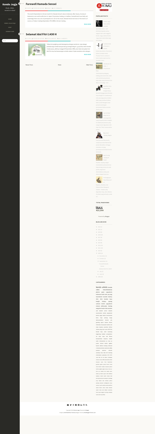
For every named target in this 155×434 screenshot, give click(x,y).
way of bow (103, 394)
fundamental (99, 338)
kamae (101, 343)
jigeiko (100, 369)
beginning (98, 334)
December (102, 256)
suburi (97, 390)
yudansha (104, 355)
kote (111, 376)
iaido (97, 341)
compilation (109, 334)
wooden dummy (107, 297)
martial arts (109, 324)
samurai (98, 304)
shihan (110, 327)
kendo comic (109, 371)
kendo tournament (107, 315)
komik (101, 376)
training (110, 306)
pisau (111, 383)
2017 (99, 237)
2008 (99, 277)
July (100, 271)
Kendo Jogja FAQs (10, 23)
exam (102, 362)
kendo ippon (103, 373)
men (103, 380)
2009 (99, 253)
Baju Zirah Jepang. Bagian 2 (107, 135)
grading (98, 322)
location (101, 378)
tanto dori (101, 390)
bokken (103, 334)
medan (100, 380)
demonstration (99, 320)
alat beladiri (99, 310)
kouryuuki (103, 324)
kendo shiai (104, 308)
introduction (102, 341)
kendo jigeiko (108, 343)
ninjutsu (101, 327)
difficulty (104, 359)
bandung (110, 331)
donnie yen (108, 320)
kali (105, 371)
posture (98, 350)
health (110, 338)
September (102, 261)
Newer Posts (29, 65)
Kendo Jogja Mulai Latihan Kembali (106, 24)
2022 (99, 227)
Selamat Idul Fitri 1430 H (41, 34)
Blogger (107, 216)
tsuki (97, 394)
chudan (97, 359)
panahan (106, 327)
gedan (101, 364)
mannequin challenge (107, 378)
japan (102, 292)
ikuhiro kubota (101, 366)
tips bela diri (104, 352)
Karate (97, 331)
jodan (97, 343)
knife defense (109, 373)
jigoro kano (105, 369)
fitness (110, 336)
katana (106, 322)
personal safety (108, 348)
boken (106, 357)
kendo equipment (107, 313)
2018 (99, 235)
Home (10, 19)
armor (105, 310)
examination (99, 313)
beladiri (110, 310)
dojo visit (105, 336)
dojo (100, 336)
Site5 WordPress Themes (69, 412)
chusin (100, 359)
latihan (101, 345)
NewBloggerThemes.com (90, 412)
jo (111, 341)
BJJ (111, 329)
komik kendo (107, 376)
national (110, 345)
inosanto (107, 366)
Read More (87, 24)
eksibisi (108, 359)
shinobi (110, 350)
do (96, 336)
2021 (99, 229)
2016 (99, 240)
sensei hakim (99, 387)
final (105, 362)
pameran (102, 348)
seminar (104, 350)
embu (111, 359)
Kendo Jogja (10, 4)
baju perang (104, 317)
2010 (99, 250)
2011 (99, 248)
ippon (102, 322)
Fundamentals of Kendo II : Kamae (107, 46)
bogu (111, 317)
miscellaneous (51, 38)
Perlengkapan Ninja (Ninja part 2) (107, 180)
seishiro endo (105, 385)
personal (101, 383)
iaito (97, 366)
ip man (108, 341)
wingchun (98, 308)
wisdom (110, 308)
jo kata (109, 369)
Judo (97, 357)
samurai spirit (99, 385)
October (101, 258)
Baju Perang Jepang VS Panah (106, 157)
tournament (99, 297)
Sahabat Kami (9, 31)
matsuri (98, 306)
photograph (106, 383)
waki (99, 394)
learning (97, 378)
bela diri (100, 357)
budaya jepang (107, 301)
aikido (104, 287)
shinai (104, 387)
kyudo (97, 345)
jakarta (98, 292)
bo (103, 357)
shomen (110, 387)
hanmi (107, 364)
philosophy (104, 306)
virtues (97, 329)
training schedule (108, 392)
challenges (110, 357)
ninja (97, 327)
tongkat (102, 392)
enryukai (98, 362)
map (97, 380)
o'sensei (98, 348)
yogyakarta (109, 292)
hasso (111, 364)
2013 (99, 242)
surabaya (98, 352)
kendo (49, 8)
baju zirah (103, 331)
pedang (97, 383)
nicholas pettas (108, 380)
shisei (107, 387)
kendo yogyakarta (106, 304)
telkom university (108, 390)
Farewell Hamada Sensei (41, 4)
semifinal (110, 385)
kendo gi (98, 373)
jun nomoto (101, 371)
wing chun (102, 329)
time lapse (98, 392)
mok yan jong (108, 294)
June (100, 274)
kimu (97, 317)
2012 (99, 245)
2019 (99, 232)
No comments (57, 8)
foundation (110, 362)
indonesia (98, 294)
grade (104, 364)
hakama (106, 338)
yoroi (106, 329)
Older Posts (89, 65)
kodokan (98, 376)
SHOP (10, 27)
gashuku (98, 364)
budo (103, 294)
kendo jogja (99, 315)
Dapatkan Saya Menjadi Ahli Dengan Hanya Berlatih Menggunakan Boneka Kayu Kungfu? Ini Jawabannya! (104, 90)
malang (105, 345)
